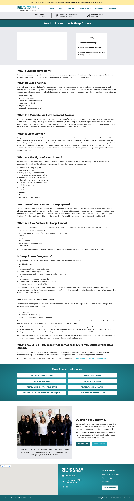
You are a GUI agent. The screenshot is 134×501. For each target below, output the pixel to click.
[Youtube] (66, 487)
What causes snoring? (88, 43)
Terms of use (126, 498)
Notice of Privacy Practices (99, 498)
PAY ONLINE (112, 8)
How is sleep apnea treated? (90, 47)
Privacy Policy (116, 498)
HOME (52, 8)
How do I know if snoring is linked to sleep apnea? (91, 53)
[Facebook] (63, 487)
